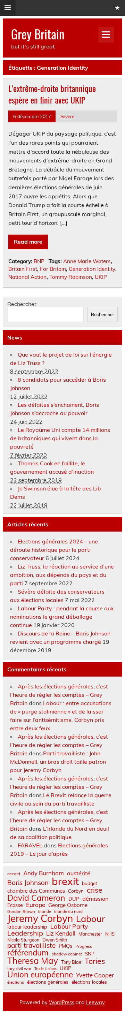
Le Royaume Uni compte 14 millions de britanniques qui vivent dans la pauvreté (60, 438)
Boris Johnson (28, 882)
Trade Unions (45, 969)
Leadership (25, 933)
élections (15, 982)
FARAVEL (30, 845)
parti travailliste (31, 945)
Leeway (95, 1002)
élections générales (47, 981)
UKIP (101, 277)
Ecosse (15, 905)
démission (95, 898)
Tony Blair (71, 962)
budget (89, 883)
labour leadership (27, 926)
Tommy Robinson (70, 277)
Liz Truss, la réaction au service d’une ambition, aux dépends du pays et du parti (62, 575)
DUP (73, 899)
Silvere (67, 116)
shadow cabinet (67, 954)
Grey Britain (37, 34)
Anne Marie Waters (87, 261)
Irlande (44, 911)
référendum (28, 952)
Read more (28, 241)
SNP (89, 953)
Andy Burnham (43, 873)
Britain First (22, 269)
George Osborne (68, 905)
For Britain (53, 269)
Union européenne (40, 975)
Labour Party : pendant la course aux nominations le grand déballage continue (62, 616)
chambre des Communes (36, 891)
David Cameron (36, 898)
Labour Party (69, 926)
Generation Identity (92, 269)
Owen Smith (54, 940)
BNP (39, 261)
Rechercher (21, 303)
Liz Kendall (60, 934)
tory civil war (19, 969)
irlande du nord (68, 911)
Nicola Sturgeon (23, 940)
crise (94, 890)
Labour (90, 918)
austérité (78, 873)
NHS (110, 934)
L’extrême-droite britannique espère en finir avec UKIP (52, 94)
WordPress (61, 1002)
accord (13, 874)
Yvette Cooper (95, 975)
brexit (65, 881)
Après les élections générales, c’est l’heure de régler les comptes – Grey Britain (59, 695)
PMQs (65, 946)
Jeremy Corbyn (40, 918)
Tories (95, 961)
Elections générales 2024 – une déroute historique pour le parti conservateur (54, 550)
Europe (35, 905)
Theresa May (32, 960)
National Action (27, 277)
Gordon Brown (21, 911)
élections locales (89, 981)
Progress (83, 946)
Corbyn (76, 891)
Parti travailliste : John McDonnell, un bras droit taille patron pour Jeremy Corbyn (58, 761)
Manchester (90, 934)
